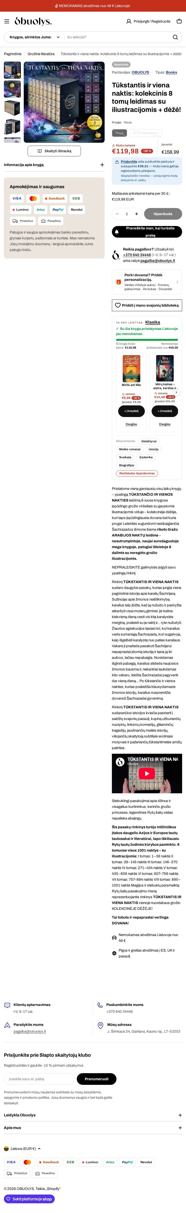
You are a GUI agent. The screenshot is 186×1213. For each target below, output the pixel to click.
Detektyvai (148, 441)
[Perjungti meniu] (7, 21)
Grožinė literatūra (41, 54)
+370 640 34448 (137, 255)
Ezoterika (146, 457)
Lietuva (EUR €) (23, 1149)
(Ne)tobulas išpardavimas (137, 473)
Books (171, 72)
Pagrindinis (13, 54)
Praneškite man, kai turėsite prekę (150, 231)
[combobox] (93, 37)
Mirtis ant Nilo (131, 385)
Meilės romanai (129, 449)
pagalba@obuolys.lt (157, 261)
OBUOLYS (140, 72)
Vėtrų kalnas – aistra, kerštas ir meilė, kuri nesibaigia (164, 386)
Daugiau (131, 424)
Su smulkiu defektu (147, 134)
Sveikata (125, 457)
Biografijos (126, 465)
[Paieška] (175, 37)
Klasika (152, 322)
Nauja (121, 134)
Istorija (153, 449)
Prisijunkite (129, 161)
